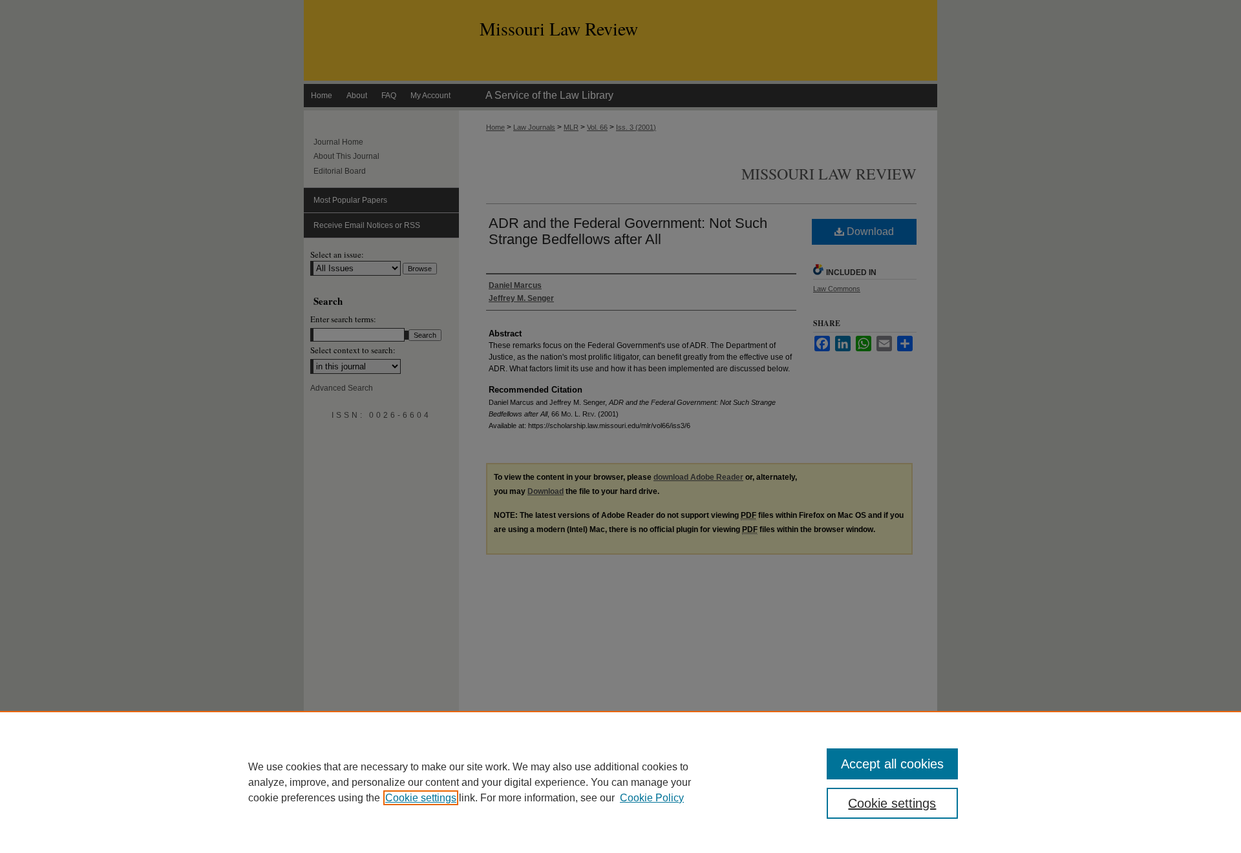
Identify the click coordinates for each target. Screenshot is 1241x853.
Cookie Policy (652, 797)
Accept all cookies (892, 764)
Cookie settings (420, 797)
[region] (620, 782)
